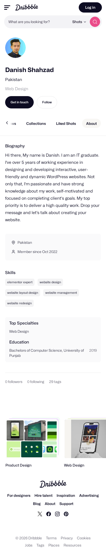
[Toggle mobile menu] (7, 7)
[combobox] (36, 22)
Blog (37, 503)
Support (66, 503)
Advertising (89, 495)
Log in (90, 7)
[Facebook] (48, 513)
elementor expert (19, 282)
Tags (40, 545)
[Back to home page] (26, 7)
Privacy (67, 538)
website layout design (22, 293)
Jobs (28, 545)
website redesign (19, 303)
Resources (72, 545)
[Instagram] (57, 513)
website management (61, 293)
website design (50, 282)
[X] (40, 513)
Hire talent (43, 495)
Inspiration (66, 495)
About (50, 503)
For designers (18, 495)
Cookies (84, 538)
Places (53, 545)
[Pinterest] (66, 513)
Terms (51, 538)
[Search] (95, 22)
